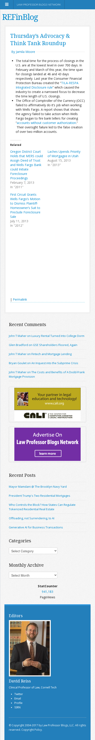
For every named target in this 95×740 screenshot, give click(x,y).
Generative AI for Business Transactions (36, 527)
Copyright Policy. (31, 730)
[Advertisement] (43, 263)
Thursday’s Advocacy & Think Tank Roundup (40, 39)
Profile (18, 703)
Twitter (18, 694)
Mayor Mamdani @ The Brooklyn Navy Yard (38, 487)
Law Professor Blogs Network (39, 4)
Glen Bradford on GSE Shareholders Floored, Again (43, 345)
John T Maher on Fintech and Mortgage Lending (40, 354)
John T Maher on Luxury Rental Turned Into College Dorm (46, 336)
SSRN (17, 707)
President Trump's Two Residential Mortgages (39, 496)
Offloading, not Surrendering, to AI (31, 518)
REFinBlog (20, 17)
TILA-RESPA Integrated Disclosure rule (47, 85)
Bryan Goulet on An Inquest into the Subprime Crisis (43, 363)
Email (17, 698)
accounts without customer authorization (46, 123)
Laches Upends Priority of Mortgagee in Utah (64, 153)
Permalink (20, 299)
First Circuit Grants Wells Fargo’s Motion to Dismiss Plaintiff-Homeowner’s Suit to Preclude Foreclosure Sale (25, 205)
